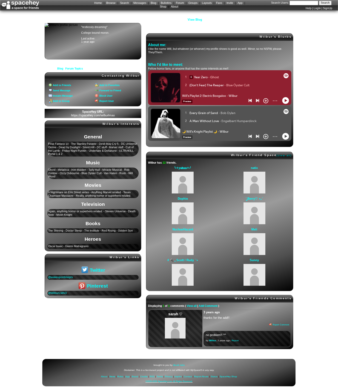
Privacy (168, 376)
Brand (135, 376)
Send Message (61, 90)
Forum (180, 3)
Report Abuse (201, 376)
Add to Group (61, 101)
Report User (106, 101)
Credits (144, 376)
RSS (152, 376)
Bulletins (166, 3)
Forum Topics (74, 68)
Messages (139, 3)
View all (192, 306)
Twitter (96, 270)
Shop (163, 6)
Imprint (178, 376)
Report (235, 340)
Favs (219, 3)
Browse (111, 3)
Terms (160, 376)
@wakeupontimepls (60, 277)
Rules (120, 376)
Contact (188, 376)
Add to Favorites (109, 85)
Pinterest (97, 285)
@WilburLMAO (57, 293)
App (240, 3)
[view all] (284, 155)
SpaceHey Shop (228, 376)
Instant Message (62, 95)
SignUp (327, 8)
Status (214, 376)
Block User (105, 95)
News (112, 376)
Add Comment (208, 306)
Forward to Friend (110, 90)
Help (309, 8)
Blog (153, 3)
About (174, 6)
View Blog (195, 19)
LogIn (317, 8)
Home (98, 3)
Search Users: (280, 2)
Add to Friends (61, 85)
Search (325, 2)
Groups (193, 3)
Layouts (207, 3)
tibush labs (179, 365)
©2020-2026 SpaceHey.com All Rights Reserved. (169, 382)
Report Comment (280, 325)
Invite (229, 3)
